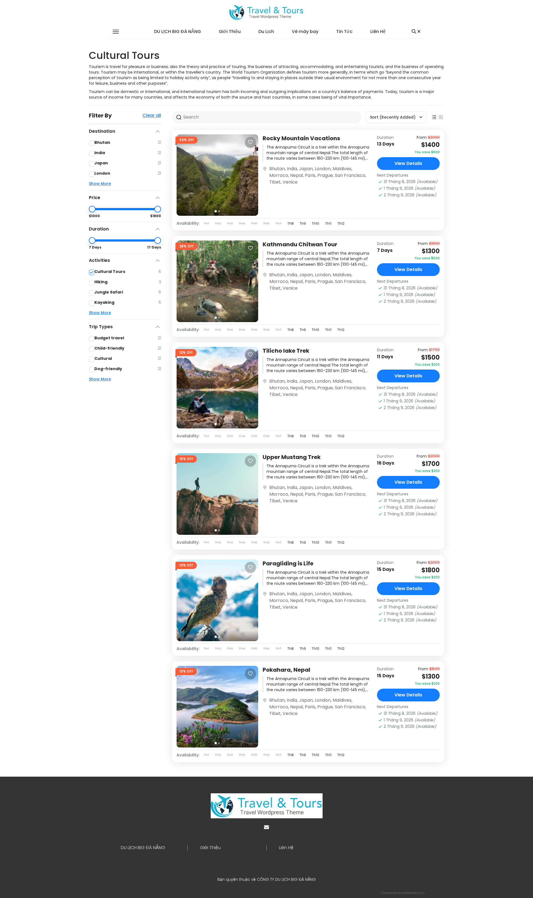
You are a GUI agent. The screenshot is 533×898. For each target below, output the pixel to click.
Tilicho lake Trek (286, 351)
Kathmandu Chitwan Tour (300, 244)
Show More (100, 183)
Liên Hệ (378, 31)
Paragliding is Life (288, 563)
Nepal (296, 175)
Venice (290, 182)
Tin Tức (344, 31)
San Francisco (350, 175)
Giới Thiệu (230, 31)
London (323, 168)
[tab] (216, 211)
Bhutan (277, 168)
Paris (310, 175)
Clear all (151, 115)
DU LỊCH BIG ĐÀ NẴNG (177, 31)
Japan (306, 168)
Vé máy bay (305, 31)
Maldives (342, 168)
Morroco (278, 175)
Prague (325, 175)
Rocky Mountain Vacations (301, 138)
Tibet (275, 182)
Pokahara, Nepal (286, 670)
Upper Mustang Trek (292, 457)
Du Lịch (266, 31)
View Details (408, 163)
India (292, 168)
